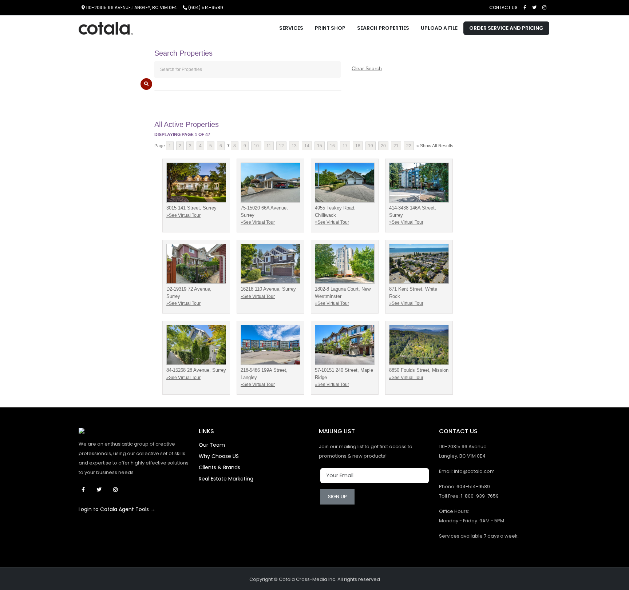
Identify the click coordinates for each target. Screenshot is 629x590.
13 (294, 145)
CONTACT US (503, 7)
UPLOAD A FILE (439, 28)
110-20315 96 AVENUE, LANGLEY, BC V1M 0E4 (131, 7)
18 (357, 145)
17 (345, 145)
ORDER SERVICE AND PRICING (506, 28)
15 (319, 145)
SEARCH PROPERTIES (383, 28)
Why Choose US (219, 456)
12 (281, 145)
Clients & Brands (219, 467)
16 (332, 145)
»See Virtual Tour (183, 215)
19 (370, 145)
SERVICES (291, 28)
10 (256, 145)
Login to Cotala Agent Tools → (117, 509)
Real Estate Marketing (226, 479)
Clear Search (367, 68)
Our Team (212, 445)
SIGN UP (337, 496)
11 (268, 145)
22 (408, 145)
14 (306, 145)
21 (396, 145)
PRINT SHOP (330, 28)
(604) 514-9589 (205, 7)
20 (383, 145)
